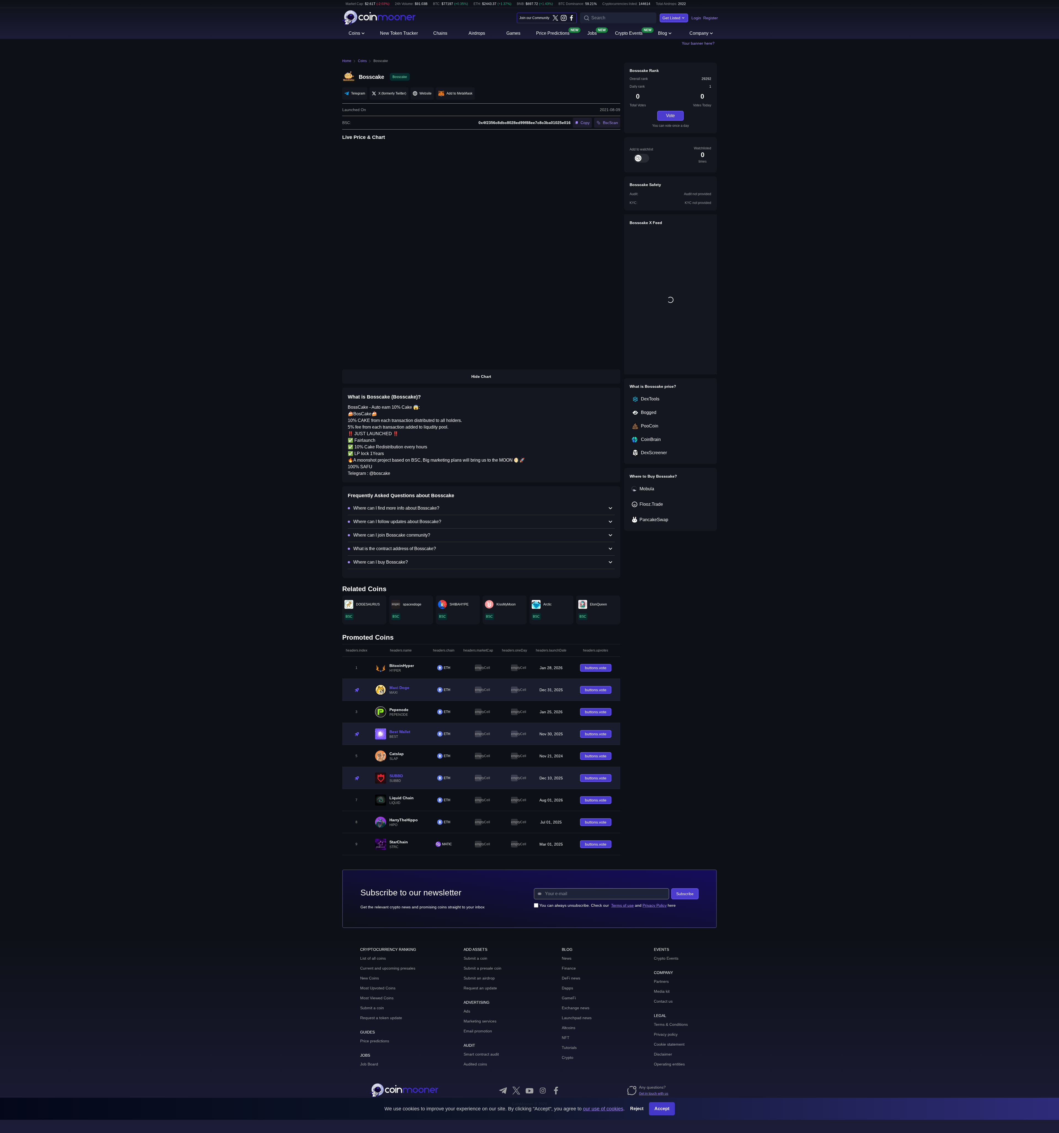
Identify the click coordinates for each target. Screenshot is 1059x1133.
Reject (636, 1108)
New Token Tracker (399, 33)
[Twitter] (555, 18)
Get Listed (671, 18)
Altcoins (568, 1028)
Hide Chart (481, 376)
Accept (661, 1108)
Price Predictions (552, 33)
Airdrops (477, 33)
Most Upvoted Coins (377, 988)
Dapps (567, 988)
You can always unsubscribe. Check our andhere (607, 905)
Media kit (662, 991)
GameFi (569, 998)
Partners (661, 981)
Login (696, 18)
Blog (662, 33)
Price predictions (374, 1041)
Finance (569, 968)
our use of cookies (603, 1109)
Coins (354, 33)
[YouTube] (529, 1090)
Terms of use (622, 905)
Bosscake (380, 61)
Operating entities (669, 1064)
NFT (565, 1037)
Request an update (480, 988)
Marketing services (480, 1021)
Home (346, 61)
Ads (467, 1011)
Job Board (369, 1064)
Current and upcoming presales (387, 968)
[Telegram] (503, 1090)
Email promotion (478, 1031)
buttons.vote (595, 668)
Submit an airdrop (479, 978)
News (566, 958)
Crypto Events (629, 33)
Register (710, 18)
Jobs (592, 33)
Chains (440, 33)
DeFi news (571, 978)
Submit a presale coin (482, 968)
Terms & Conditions (671, 1024)
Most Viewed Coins (377, 998)
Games (513, 33)
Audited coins (475, 1064)
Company (698, 33)
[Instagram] (563, 18)
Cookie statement (669, 1044)
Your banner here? (698, 43)
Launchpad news (577, 1018)
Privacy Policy (655, 905)
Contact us (663, 1001)
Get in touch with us (653, 1094)
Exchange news (575, 1008)
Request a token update (381, 1018)
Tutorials (569, 1047)
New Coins (369, 978)
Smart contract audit (481, 1054)
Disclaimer (663, 1054)
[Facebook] (571, 18)
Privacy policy (666, 1034)
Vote (670, 115)
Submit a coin (372, 1008)
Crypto (567, 1057)
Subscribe (685, 894)
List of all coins (373, 958)
